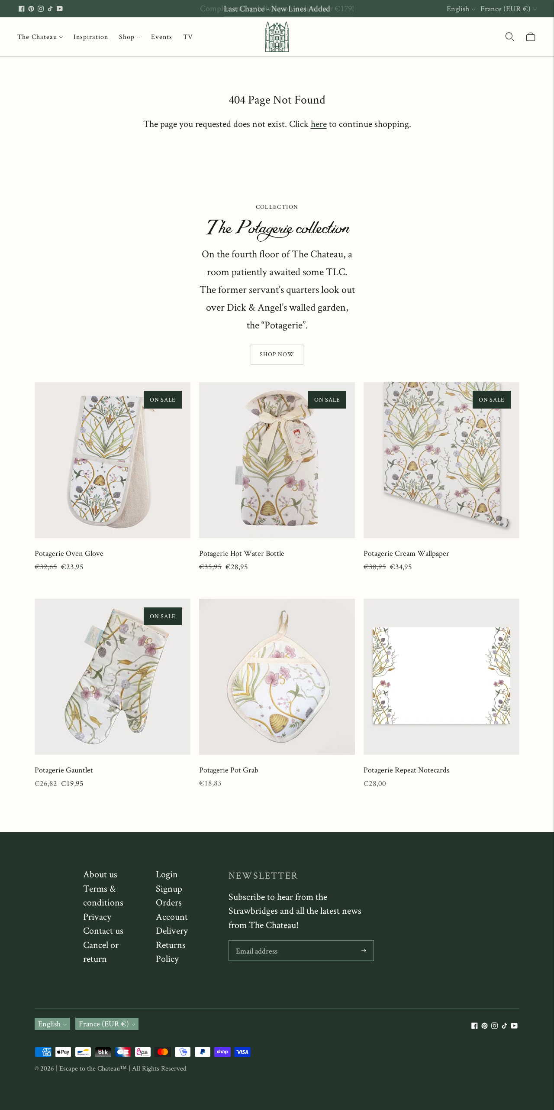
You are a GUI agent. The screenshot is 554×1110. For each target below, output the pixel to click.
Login (167, 874)
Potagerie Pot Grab (228, 770)
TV (188, 36)
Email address (256, 941)
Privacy (97, 916)
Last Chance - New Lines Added (277, 8)
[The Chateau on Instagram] (41, 9)
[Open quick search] (510, 36)
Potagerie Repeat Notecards (406, 770)
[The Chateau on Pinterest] (31, 9)
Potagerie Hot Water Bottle (241, 553)
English (458, 8)
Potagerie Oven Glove (69, 553)
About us (100, 874)
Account (172, 916)
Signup (169, 888)
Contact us (103, 930)
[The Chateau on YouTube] (60, 9)
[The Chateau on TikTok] (50, 9)
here (319, 123)
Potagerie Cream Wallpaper (406, 553)
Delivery (172, 930)
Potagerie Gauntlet (64, 770)
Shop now (277, 354)
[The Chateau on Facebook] (22, 9)
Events (161, 36)
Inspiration (91, 36)
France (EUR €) (505, 8)
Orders (169, 902)
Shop (127, 36)
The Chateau (37, 36)
